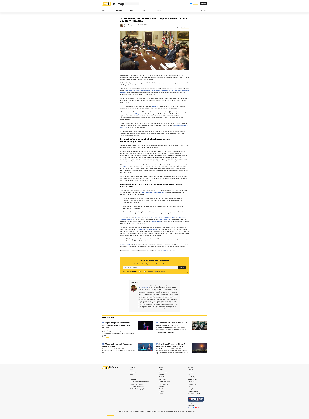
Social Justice (163, 377)
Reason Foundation (164, 219)
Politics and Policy (164, 381)
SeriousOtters (110, 415)
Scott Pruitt (123, 127)
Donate (203, 4)
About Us (190, 369)
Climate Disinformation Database (139, 381)
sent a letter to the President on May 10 (154, 192)
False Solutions (163, 384)
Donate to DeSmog (193, 384)
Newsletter (191, 405)
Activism (161, 386)
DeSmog (118, 4)
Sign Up (182, 267)
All (140, 271)
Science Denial (163, 372)
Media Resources (192, 379)
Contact (190, 374)
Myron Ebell (171, 218)
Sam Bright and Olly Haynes (164, 327)
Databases (133, 372)
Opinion (161, 393)
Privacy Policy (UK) (193, 391)
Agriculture (162, 379)
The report (124, 167)
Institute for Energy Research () (156, 218)
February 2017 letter (180, 125)
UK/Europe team (161, 271)
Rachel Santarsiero (162, 348)
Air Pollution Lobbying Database (139, 389)
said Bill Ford (155, 106)
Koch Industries (156, 221)
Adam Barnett (107, 330)
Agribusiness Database (136, 384)
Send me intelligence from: (130, 271)
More (158, 10)
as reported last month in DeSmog (147, 229)
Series (131, 374)
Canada (161, 389)
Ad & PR (161, 374)
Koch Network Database (136, 386)
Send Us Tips (191, 381)
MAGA (107, 337)
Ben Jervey (129, 25)
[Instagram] (198, 407)
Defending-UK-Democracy (167, 332)
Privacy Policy (192, 389)
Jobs (189, 386)
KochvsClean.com (143, 287)
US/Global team (149, 271)
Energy (161, 369)
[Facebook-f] (185, 4)
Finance (161, 391)
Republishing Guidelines (194, 377)
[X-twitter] (188, 4)
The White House (164, 250)
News (131, 369)
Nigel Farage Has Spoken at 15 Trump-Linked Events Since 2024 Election (116, 325)
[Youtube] (196, 407)
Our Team (190, 372)
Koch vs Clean (185, 27)
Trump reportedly (125, 245)
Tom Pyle (138, 218)
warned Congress (136, 114)
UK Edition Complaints (194, 393)
